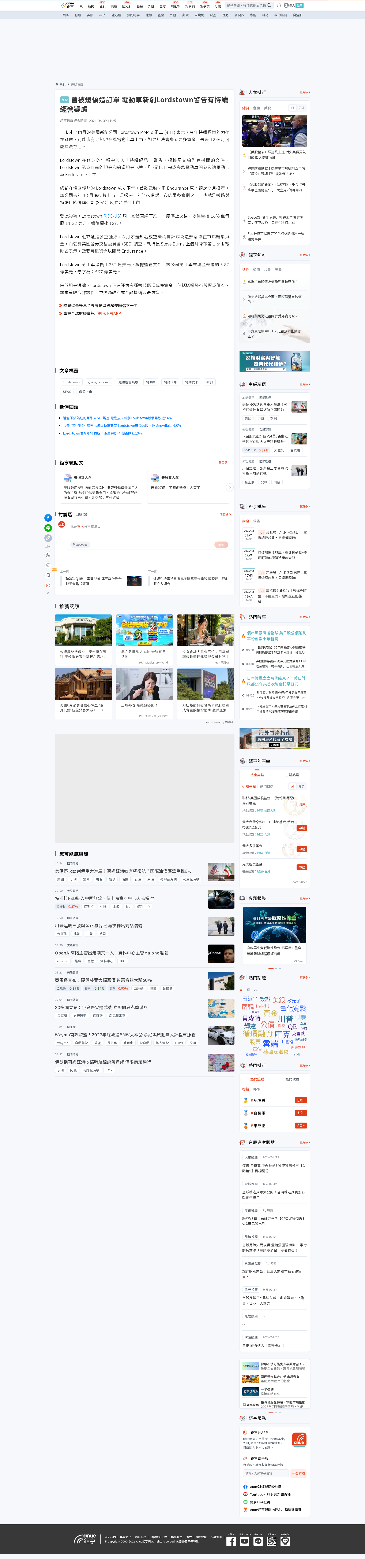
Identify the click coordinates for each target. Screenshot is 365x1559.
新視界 (239, 15)
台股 (102, 6)
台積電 (260, 1113)
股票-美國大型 (266, 810)
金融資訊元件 (158, 1537)
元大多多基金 (252, 845)
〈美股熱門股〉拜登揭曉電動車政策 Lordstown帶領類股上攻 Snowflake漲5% (122, 425)
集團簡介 (125, 1537)
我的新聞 (280, 15)
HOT (261, 532)
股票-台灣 (263, 834)
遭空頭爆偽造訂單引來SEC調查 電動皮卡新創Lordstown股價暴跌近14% (117, 417)
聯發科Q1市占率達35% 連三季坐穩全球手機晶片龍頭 (93, 581)
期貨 (185, 15)
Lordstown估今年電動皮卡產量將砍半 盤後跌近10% (102, 433)
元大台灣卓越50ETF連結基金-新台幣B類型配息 (268, 824)
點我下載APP (109, 313)
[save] (48, 575)
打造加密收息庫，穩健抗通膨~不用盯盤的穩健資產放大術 (282, 555)
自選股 (297, 15)
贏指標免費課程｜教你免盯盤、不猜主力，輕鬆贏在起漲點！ (282, 596)
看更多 (223, 462)
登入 (292, 5)
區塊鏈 (199, 15)
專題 (253, 15)
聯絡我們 (176, 1537)
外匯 (151, 6)
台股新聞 (265, 429)
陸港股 (127, 6)
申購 (302, 827)
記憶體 (260, 1100)
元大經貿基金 (252, 864)
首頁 (79, 6)
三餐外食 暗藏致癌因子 (139, 705)
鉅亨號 (205, 6)
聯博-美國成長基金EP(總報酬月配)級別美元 (268, 800)
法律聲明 (216, 1537)
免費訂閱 (298, 1473)
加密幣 (175, 6)
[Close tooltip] (83, 585)
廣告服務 (140, 1537)
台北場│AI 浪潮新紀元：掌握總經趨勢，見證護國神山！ (282, 535)
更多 (301, 108)
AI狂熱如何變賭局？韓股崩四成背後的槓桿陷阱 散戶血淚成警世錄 (205, 708)
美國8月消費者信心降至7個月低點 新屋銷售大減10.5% (82, 707)
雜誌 (265, 15)
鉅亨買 (190, 6)
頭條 (66, 15)
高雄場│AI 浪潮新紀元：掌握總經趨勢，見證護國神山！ (282, 575)
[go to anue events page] (279, 5)
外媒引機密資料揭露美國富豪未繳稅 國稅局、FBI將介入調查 (190, 581)
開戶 (302, 803)
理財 (225, 15)
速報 (149, 15)
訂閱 (218, 6)
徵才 (189, 1537)
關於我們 (110, 1537)
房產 (213, 15)
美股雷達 (77, 84)
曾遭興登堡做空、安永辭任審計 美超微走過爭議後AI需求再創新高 (83, 654)
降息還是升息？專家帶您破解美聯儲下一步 (100, 305)
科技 (102, 15)
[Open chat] (48, 586)
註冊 (299, 5)
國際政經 (265, 397)
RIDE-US (112, 216)
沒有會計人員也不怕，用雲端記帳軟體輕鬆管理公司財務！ (205, 654)
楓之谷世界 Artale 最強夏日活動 (143, 654)
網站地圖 (201, 1537)
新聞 (91, 6)
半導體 (260, 1125)
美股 (114, 6)
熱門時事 (133, 15)
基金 (140, 6)
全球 (162, 6)
